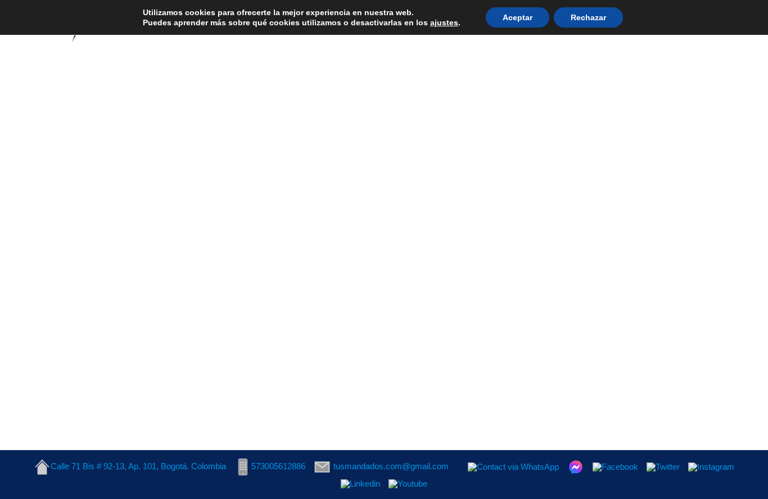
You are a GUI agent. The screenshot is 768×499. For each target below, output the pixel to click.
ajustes (444, 22)
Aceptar (517, 17)
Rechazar (588, 17)
